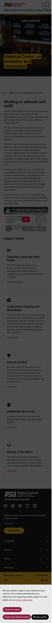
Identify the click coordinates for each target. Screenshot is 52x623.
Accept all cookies (12, 609)
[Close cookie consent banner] (47, 591)
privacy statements (24, 600)
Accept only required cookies (17, 617)
